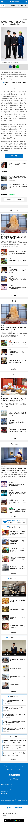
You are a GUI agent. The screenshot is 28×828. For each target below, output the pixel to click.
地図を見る (14, 156)
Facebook (12, 778)
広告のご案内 (5, 793)
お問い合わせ (5, 791)
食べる (8, 5)
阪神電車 (4, 171)
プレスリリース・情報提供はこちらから (10, 786)
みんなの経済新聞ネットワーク (14, 808)
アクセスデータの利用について (8, 789)
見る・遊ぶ (13, 5)
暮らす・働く (24, 5)
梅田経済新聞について (7, 784)
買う (18, 5)
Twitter (16, 778)
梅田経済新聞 (14, 2)
